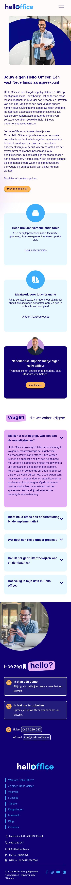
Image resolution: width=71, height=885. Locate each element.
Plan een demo (15, 188)
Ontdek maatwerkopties (35, 316)
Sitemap (9, 878)
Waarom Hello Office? (21, 780)
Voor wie (13, 791)
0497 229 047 (31, 729)
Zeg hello (35, 385)
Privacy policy (28, 875)
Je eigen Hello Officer (21, 786)
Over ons (13, 827)
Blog (11, 821)
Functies (13, 797)
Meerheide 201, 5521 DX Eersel (26, 836)
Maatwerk (14, 815)
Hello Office (20, 871)
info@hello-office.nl (36, 737)
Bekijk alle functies (36, 250)
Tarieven (13, 803)
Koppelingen (15, 809)
